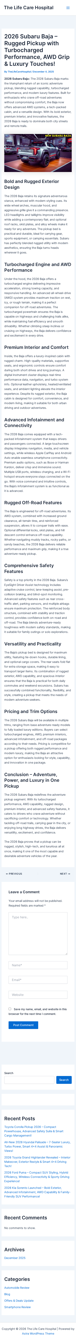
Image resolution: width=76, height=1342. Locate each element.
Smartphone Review (17, 1307)
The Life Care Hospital (28, 7)
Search (8, 1073)
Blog (7, 1294)
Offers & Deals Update (19, 1300)
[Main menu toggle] (68, 8)
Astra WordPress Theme (38, 1333)
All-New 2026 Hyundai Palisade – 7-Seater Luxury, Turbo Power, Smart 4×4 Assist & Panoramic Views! (37, 1146)
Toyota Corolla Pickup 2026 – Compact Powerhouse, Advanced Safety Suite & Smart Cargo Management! (33, 1131)
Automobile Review (16, 1288)
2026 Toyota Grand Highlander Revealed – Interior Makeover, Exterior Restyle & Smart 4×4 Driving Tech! (37, 1162)
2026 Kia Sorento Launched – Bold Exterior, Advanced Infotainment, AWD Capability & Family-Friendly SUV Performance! (37, 1192)
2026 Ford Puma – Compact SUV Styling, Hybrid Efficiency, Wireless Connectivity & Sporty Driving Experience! (36, 1177)
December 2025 (15, 1258)
